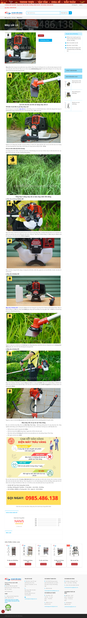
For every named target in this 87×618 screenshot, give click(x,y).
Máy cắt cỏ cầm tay (12, 199)
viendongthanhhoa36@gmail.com (52, 590)
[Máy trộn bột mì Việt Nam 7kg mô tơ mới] (67, 84)
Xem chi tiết (12, 564)
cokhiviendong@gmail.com (70, 606)
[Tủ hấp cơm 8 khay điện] (28, 551)
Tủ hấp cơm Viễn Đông (12, 560)
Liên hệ (80, 5)
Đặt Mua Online (45, 40)
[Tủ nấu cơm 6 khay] (43, 551)
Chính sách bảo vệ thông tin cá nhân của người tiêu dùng (12, 601)
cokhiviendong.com (35, 68)
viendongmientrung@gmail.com (71, 587)
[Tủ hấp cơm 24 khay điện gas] (59, 551)
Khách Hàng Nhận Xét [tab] (11, 512)
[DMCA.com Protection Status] (8, 607)
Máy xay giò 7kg (74, 560)
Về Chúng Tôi (74, 5)
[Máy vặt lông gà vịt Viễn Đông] (67, 95)
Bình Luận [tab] (8, 532)
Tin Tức (13, 17)
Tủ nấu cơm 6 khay (43, 560)
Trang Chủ (8, 17)
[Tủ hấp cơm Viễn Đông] (12, 551)
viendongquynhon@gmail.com (51, 606)
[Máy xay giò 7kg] (74, 551)
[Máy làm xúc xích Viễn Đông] (67, 105)
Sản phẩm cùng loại (12, 542)
